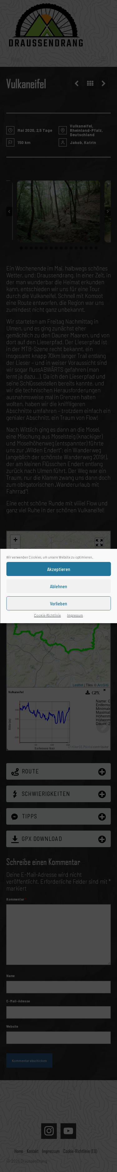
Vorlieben (58, 603)
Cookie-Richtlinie (47, 615)
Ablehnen (58, 586)
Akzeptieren (58, 569)
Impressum (75, 615)
